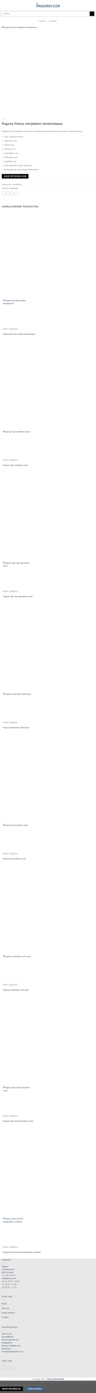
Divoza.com (7, 1334)
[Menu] (3, 5)
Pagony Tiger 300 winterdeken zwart (18, 1121)
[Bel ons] (16, 1368)
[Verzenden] (92, 13)
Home (42, 21)
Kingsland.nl (7, 1343)
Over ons (5, 1308)
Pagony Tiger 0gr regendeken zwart (18, 596)
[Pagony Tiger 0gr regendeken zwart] (17, 576)
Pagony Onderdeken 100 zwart (16, 990)
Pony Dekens (13, 188)
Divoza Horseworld (55, 1379)
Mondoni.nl (6, 1349)
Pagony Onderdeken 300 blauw (16, 728)
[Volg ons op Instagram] (8, 1368)
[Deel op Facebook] (8, 193)
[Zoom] (5, 121)
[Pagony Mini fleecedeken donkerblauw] (17, 313)
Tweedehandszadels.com (12, 1352)
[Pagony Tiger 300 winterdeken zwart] (17, 1100)
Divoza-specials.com (10, 1340)
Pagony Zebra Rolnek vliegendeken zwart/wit (22, 1252)
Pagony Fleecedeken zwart (14, 859)
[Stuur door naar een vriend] (12, 193)
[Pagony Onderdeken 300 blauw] (17, 707)
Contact (5, 1317)
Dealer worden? (8, 1313)
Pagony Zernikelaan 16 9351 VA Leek (8, 1269)
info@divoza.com (9, 1278)
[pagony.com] (48, 5)
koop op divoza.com (15, 176)
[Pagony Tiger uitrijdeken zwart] (17, 445)
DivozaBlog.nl (7, 1337)
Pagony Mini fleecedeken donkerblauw (19, 334)
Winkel (53, 21)
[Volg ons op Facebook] (4, 1368)
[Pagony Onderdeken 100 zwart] (17, 969)
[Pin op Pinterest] (16, 193)
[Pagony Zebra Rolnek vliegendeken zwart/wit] (17, 1232)
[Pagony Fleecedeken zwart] (17, 838)
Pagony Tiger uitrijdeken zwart (15, 465)
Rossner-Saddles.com (11, 1346)
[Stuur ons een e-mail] (12, 1368)
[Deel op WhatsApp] (4, 193)
